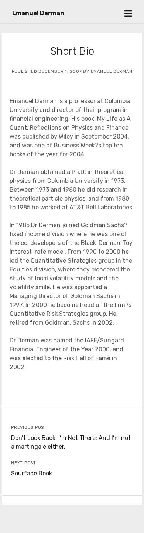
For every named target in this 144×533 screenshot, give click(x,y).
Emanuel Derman (38, 13)
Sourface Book (31, 473)
